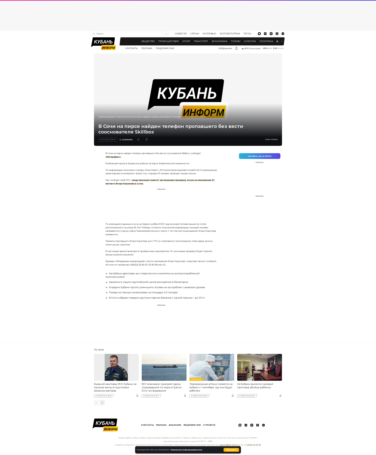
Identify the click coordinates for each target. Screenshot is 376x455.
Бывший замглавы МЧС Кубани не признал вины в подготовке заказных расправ (115, 387)
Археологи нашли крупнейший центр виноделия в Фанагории (148, 282)
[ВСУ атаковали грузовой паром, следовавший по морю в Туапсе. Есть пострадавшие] (164, 367)
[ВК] (265, 34)
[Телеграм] (283, 34)
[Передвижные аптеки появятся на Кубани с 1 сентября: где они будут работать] (211, 367)
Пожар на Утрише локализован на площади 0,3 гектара (143, 292)
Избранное (225, 48)
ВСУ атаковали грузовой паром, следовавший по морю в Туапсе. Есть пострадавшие (162, 387)
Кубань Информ (106, 117)
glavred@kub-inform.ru (230, 445)
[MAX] (259, 34)
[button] (231, 450)
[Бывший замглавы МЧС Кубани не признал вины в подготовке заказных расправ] (116, 367)
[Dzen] (271, 34)
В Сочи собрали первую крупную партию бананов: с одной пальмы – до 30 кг (157, 297)
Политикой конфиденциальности (186, 450)
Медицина (196, 379)
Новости (120, 117)
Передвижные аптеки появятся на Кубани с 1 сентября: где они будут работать (211, 387)
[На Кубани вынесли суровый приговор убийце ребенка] (259, 367)
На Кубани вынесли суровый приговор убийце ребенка (255, 386)
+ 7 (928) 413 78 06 (252, 445)
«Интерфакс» (113, 157)
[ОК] (277, 34)
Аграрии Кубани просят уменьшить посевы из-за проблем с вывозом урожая (157, 287)
